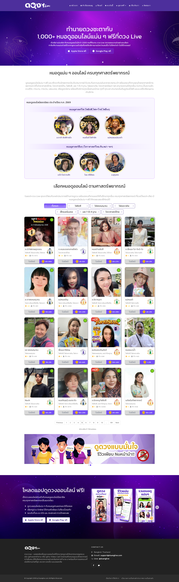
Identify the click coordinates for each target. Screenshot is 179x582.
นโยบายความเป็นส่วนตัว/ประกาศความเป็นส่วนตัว (137, 578)
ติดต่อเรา (147, 5)
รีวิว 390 (103, 306)
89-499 (115, 412)
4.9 (62, 255)
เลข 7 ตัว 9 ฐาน (89, 211)
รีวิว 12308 (102, 407)
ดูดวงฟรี (121, 5)
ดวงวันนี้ (110, 5)
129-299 (82, 312)
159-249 (115, 362)
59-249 (49, 312)
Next (117, 422)
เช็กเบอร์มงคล (66, 211)
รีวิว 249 (136, 306)
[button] (34, 450)
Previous (59, 422)
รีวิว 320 (34, 407)
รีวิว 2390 (68, 306)
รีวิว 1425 (136, 356)
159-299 (82, 412)
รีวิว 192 (67, 356)
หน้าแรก (74, 5)
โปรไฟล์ (32, 261)
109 (111, 422)
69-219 (149, 261)
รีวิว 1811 (35, 306)
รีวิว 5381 (101, 356)
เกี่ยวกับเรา (135, 5)
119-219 (48, 362)
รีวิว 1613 (135, 255)
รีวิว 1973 (34, 255)
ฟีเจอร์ (99, 5)
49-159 (82, 261)
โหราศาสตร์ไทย (112, 211)
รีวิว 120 (69, 255)
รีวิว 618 (34, 356)
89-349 (82, 362)
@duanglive (104, 558)
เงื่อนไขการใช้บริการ (112, 578)
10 (102, 422)
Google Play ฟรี (103, 51)
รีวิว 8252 (101, 255)
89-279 (115, 261)
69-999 (48, 261)
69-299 (115, 312)
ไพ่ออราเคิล (124, 206)
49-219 (149, 312)
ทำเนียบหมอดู (87, 5)
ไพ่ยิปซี (78, 206)
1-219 (149, 362)
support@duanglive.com (111, 555)
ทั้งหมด (55, 205)
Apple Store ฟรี (78, 51)
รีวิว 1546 (135, 407)
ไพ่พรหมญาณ (101, 206)
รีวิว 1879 (68, 407)
